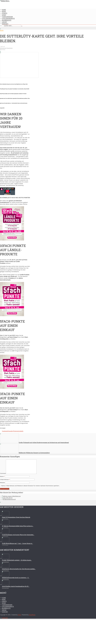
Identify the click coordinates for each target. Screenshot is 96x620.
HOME (4, 10)
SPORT (4, 15)
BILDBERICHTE (6, 20)
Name (2, 476)
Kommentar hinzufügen (6, 48)
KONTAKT (5, 24)
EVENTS (4, 13)
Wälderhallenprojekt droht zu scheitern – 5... (15, 577)
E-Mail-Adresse (5, 479)
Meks (19, 615)
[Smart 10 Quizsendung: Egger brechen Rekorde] (5, 515)
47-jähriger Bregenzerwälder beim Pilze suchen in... (17, 526)
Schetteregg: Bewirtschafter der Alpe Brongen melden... (19, 569)
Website (2, 482)
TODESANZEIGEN (7, 17)
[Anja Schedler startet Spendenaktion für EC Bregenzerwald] (5, 584)
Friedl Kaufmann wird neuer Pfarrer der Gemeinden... (18, 535)
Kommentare (5, 562)
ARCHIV (4, 22)
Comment (3, 473)
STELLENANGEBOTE (8, 18)
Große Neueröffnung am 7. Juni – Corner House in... (17, 543)
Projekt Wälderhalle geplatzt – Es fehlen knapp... (17, 560)
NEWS (4, 11)
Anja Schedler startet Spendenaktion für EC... (15, 586)
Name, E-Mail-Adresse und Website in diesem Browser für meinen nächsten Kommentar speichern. (30, 486)
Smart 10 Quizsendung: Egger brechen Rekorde (16, 517)
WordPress (32, 615)
